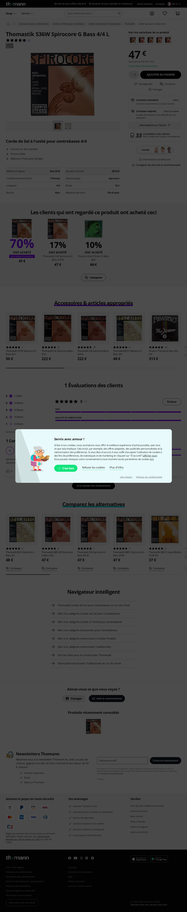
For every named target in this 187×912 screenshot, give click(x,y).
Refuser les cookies (93, 467)
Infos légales (126, 477)
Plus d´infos (116, 467)
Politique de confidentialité (149, 477)
